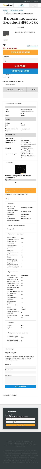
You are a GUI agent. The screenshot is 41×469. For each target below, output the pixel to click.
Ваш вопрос (8, 375)
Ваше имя (7, 364)
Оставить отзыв (33, 46)
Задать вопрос (20, 386)
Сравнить (8, 74)
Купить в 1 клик (20, 71)
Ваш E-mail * (8, 370)
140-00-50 (21, 6)
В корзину (20, 66)
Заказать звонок (20, 425)
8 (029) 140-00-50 (10, 84)
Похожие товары (20, 52)
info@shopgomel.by (23, 416)
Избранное (35, 1)
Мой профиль (26, 1)
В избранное (8, 77)
